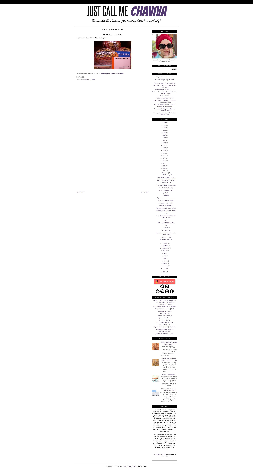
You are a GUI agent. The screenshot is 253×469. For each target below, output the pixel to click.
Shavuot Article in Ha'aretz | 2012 (164, 309)
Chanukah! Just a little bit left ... (166, 223)
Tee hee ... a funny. (166, 237)
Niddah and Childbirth (168, 374)
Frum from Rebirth (164, 320)
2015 (164, 150)
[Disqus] (113, 114)
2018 (164, 143)
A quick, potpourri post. (166, 188)
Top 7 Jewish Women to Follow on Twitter (164, 306)
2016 (164, 148)
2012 (164, 158)
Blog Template (129, 466)
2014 (164, 153)
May (165, 258)
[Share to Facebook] (83, 77)
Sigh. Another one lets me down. (166, 198)
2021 (164, 135)
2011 (164, 161)
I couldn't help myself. (166, 175)
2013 (164, 155)
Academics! (166, 195)
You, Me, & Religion (164, 325)
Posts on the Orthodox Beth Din (164, 98)
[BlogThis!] (79, 77)
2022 (164, 132)
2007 (164, 171)
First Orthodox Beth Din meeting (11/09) (164, 104)
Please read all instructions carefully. (166, 185)
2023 (164, 130)
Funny (93, 79)
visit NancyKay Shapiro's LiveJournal (112, 73)
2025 (164, 125)
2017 (164, 145)
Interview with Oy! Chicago (164, 315)
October (165, 245)
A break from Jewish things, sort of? (166, 208)
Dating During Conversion (164, 106)
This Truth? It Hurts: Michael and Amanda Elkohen (168, 390)
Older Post (145, 192)
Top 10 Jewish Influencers (165, 304)
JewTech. (166, 193)
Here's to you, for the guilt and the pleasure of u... (166, 216)
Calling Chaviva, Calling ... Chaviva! (166, 177)
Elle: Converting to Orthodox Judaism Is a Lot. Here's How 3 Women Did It (164, 301)
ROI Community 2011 (164, 331)
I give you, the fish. (166, 183)
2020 (164, 138)
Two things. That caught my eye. (166, 180)
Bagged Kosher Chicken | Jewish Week (164, 327)
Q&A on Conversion (164, 96)
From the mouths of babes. (166, 200)
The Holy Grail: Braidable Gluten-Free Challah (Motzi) (169, 359)
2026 (164, 122)
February (165, 266)
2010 (164, 163)
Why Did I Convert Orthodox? (164, 77)
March (165, 263)
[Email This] (77, 77)
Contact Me (148, 2)
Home (103, 2)
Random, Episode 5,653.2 (166, 205)
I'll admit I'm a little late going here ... (166, 210)
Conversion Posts (132, 2)
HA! (166, 213)
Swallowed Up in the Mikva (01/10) (164, 89)
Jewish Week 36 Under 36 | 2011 (165, 334)
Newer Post (81, 192)
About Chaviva (115, 2)
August (165, 250)
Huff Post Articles (164, 313)
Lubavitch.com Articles (164, 311)
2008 (164, 168)
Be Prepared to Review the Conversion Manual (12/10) (164, 113)
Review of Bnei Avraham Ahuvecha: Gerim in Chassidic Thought (164, 92)
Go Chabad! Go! (165, 230)
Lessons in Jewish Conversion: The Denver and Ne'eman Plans (164, 101)
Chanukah (86, 79)
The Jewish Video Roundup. (166, 203)
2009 (164, 166)
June (165, 256)
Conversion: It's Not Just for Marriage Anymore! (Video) (164, 109)
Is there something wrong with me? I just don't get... (166, 233)
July (165, 253)
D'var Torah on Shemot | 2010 (164, 322)
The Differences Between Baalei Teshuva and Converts (164, 86)
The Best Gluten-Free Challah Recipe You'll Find (169, 343)
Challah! (166, 220)
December (165, 173)
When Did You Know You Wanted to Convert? (165, 80)
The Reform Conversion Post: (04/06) (164, 83)
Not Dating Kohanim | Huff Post (164, 329)
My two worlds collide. (166, 240)
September (165, 248)
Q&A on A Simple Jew (164, 318)
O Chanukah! (166, 228)
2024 (164, 127)
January (165, 268)
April (165, 261)
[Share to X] (81, 77)
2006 (164, 272)
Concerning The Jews (159, 454)
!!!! (166, 225)
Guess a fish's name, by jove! (166, 190)
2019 (164, 140)
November (165, 243)
